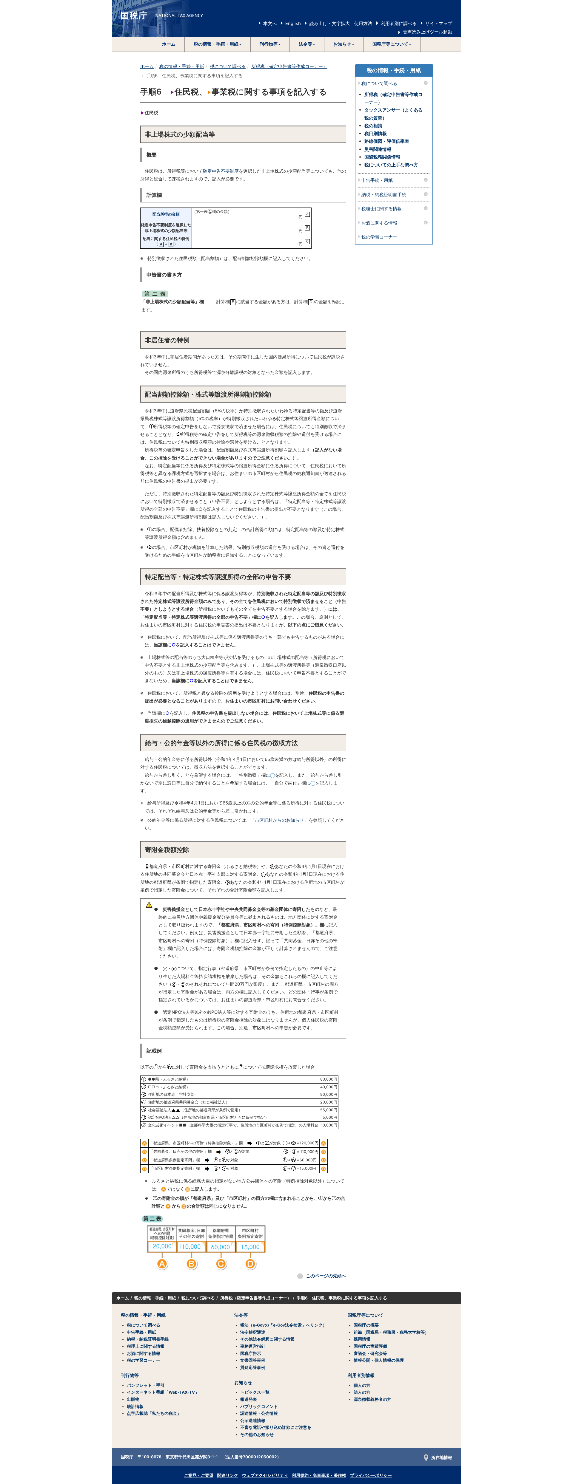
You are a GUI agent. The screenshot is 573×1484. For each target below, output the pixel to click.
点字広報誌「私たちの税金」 (154, 1413)
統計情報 (135, 1406)
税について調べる (228, 66)
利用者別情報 (361, 1375)
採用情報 (362, 1339)
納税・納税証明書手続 (383, 194)
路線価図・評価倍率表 (386, 141)
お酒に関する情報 (379, 223)
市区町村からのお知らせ (279, 820)
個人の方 (362, 1385)
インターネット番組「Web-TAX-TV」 (163, 1392)
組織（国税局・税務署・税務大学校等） (391, 1332)
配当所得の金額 (166, 214)
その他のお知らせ (257, 1434)
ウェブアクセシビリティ (265, 1475)
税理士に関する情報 (381, 208)
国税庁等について (365, 1315)
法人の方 (362, 1392)
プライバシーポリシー (371, 1475)
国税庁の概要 (366, 1325)
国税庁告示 (250, 1353)
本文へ (270, 23)
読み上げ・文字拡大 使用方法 (340, 23)
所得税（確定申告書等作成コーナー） (289, 66)
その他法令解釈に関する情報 (267, 1339)
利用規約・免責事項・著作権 (319, 1475)
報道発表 (248, 1399)
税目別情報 (375, 133)
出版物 (133, 1399)
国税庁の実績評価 (370, 1346)
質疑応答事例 (252, 1367)
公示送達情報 (252, 1420)
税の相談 (373, 126)
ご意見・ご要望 (198, 1475)
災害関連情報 (377, 149)
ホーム (168, 44)
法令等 (241, 1315)
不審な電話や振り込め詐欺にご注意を (275, 1427)
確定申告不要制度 (221, 171)
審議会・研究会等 (370, 1353)
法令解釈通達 (252, 1332)
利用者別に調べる (399, 23)
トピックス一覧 (254, 1392)
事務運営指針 (252, 1346)
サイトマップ (438, 23)
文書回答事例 (252, 1360)
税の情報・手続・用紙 (181, 66)
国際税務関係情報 (382, 157)
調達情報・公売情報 (259, 1413)
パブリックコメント (259, 1406)
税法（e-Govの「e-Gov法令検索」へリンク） (283, 1325)
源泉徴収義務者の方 (372, 1399)
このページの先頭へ (326, 1276)
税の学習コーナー (379, 237)
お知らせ (243, 1382)
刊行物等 (130, 1375)
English (293, 23)
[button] (218, 44)
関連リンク (227, 1475)
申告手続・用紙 (377, 180)
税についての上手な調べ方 (391, 165)
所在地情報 (441, 1457)
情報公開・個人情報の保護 (379, 1360)
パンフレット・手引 (145, 1385)
